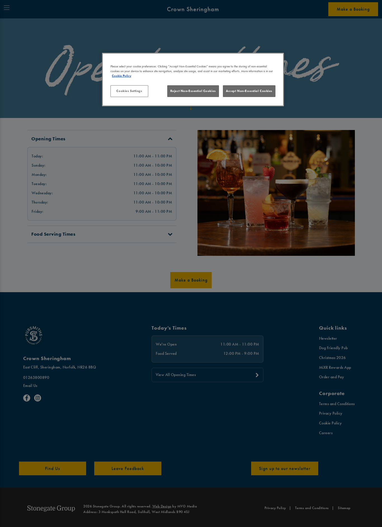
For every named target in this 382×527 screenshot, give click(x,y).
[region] (193, 80)
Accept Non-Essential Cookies (249, 91)
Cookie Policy (121, 76)
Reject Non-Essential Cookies (193, 91)
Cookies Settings (129, 91)
